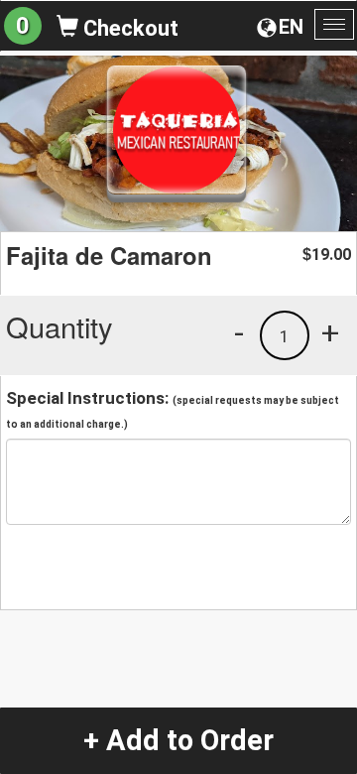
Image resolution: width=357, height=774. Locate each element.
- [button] (239, 332)
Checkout (128, 28)
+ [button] (330, 332)
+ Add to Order (178, 740)
